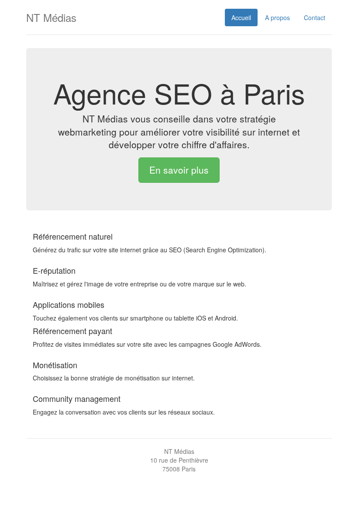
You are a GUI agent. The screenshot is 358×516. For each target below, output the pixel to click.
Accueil (241, 17)
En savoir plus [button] (179, 169)
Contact (314, 17)
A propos (277, 17)
